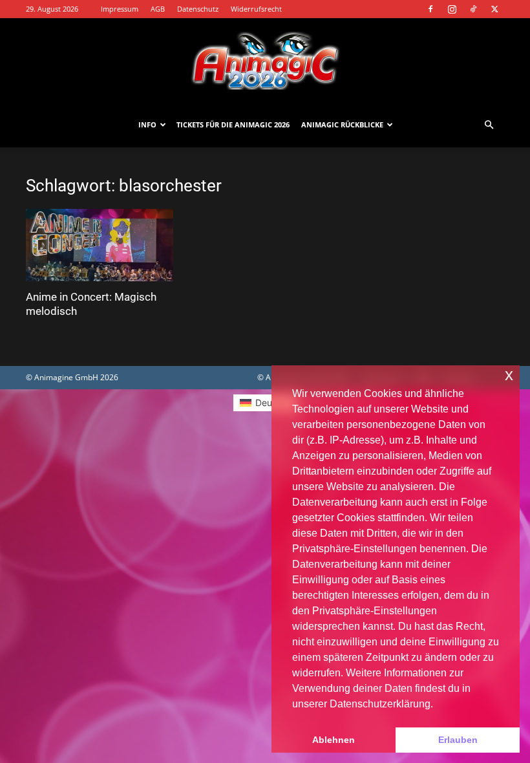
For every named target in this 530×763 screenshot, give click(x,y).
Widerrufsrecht (256, 9)
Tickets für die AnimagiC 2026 (233, 124)
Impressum (119, 9)
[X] (494, 9)
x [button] (509, 375)
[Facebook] (430, 9)
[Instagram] (451, 9)
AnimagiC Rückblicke (342, 124)
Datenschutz (197, 9)
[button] (488, 125)
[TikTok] (473, 9)
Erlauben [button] (458, 740)
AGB (158, 9)
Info (147, 124)
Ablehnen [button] (333, 740)
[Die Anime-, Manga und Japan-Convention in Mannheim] (265, 61)
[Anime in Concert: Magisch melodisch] (99, 245)
